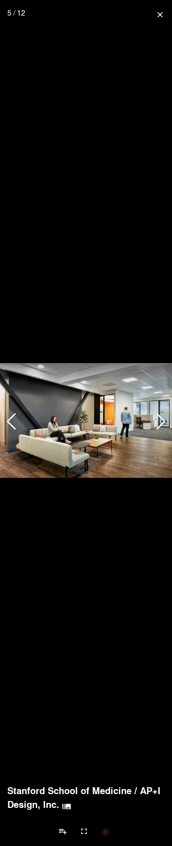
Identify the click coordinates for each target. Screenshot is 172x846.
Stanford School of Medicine (69, 790)
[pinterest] (105, 832)
